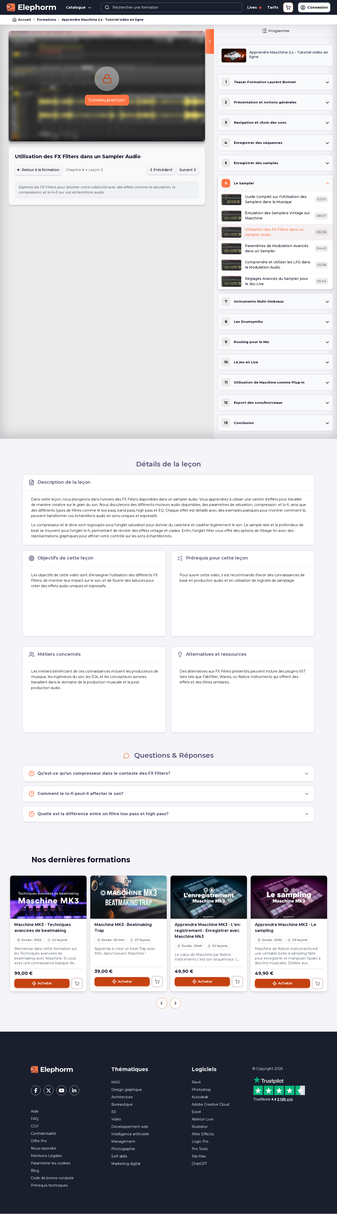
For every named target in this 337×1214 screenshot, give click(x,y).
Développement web (129, 1126)
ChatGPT (199, 1163)
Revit (196, 1082)
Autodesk (200, 1097)
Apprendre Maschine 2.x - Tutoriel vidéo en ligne (103, 19)
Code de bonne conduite (52, 1178)
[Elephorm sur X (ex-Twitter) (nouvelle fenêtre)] (49, 1090)
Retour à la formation (40, 170)
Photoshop (201, 1089)
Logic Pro (200, 1141)
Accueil (25, 19)
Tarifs (272, 7)
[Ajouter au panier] (77, 983)
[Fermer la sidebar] (209, 41)
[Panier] (288, 7)
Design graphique (126, 1089)
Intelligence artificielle (130, 1134)
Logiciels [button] (204, 1069)
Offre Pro (39, 1141)
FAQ (34, 1119)
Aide (34, 1111)
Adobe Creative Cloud (210, 1104)
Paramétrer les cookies (50, 1163)
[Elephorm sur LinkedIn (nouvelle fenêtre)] (74, 1090)
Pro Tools (199, 1149)
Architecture (122, 1097)
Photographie (123, 1149)
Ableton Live (202, 1119)
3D (113, 1112)
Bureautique (122, 1104)
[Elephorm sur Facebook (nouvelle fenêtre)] (36, 1090)
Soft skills (119, 1156)
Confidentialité (43, 1133)
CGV (34, 1126)
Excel (196, 1112)
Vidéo (116, 1119)
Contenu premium (107, 100)
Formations (46, 19)
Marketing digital (125, 1163)
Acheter (44, 983)
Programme (278, 31)
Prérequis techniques (49, 1185)
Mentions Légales (46, 1156)
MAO (115, 1082)
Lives (252, 7)
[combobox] (171, 7)
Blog (35, 1170)
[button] (162, 1003)
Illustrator (200, 1126)
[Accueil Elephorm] (52, 1069)
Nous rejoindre (43, 1148)
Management (123, 1141)
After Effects (203, 1134)
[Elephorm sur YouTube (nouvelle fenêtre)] (61, 1090)
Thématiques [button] (129, 1069)
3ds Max (199, 1156)
